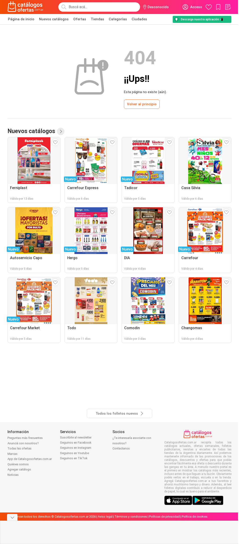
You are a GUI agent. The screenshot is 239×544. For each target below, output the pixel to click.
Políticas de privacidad (164, 516)
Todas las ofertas (19, 448)
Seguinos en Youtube (74, 453)
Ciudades (139, 19)
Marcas (12, 454)
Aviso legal (105, 516)
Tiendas (97, 19)
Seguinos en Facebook (75, 442)
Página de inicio (21, 19)
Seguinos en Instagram (75, 447)
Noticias (13, 475)
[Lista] (228, 7)
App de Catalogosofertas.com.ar (29, 459)
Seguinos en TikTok (74, 458)
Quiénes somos (18, 464)
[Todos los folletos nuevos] (60, 131)
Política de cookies (194, 516)
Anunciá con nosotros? (23, 443)
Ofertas (79, 19)
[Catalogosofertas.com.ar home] (25, 7)
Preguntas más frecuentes (25, 438)
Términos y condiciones (131, 516)
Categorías (118, 19)
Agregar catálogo (19, 469)
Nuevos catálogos (54, 19)
